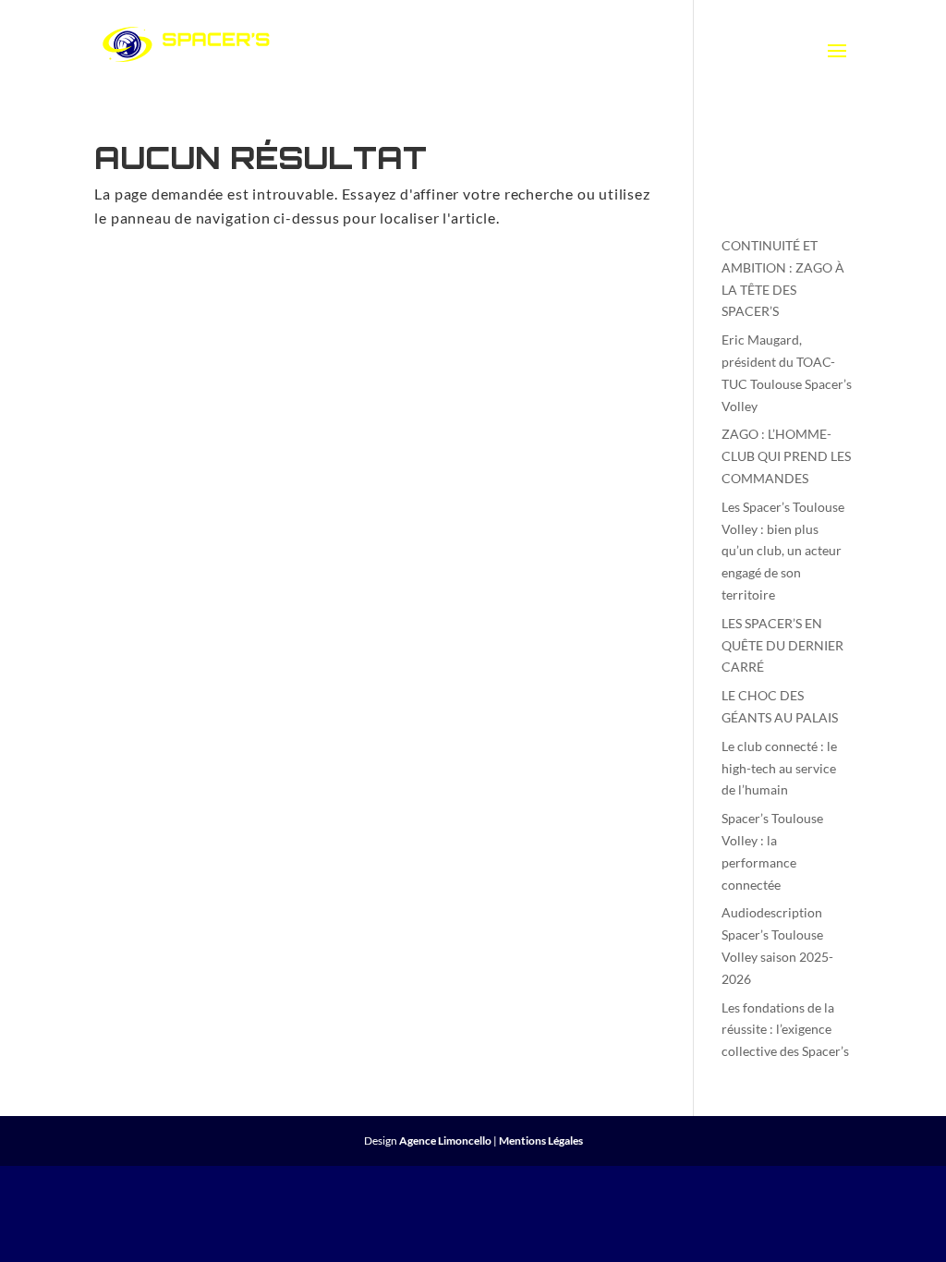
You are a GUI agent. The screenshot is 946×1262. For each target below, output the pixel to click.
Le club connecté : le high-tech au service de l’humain (779, 768)
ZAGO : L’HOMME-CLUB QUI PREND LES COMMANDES (786, 456)
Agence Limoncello (445, 1140)
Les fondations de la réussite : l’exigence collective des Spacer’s (785, 1030)
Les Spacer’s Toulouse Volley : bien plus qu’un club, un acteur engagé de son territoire (783, 550)
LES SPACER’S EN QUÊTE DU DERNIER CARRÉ (782, 645)
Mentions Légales (541, 1140)
